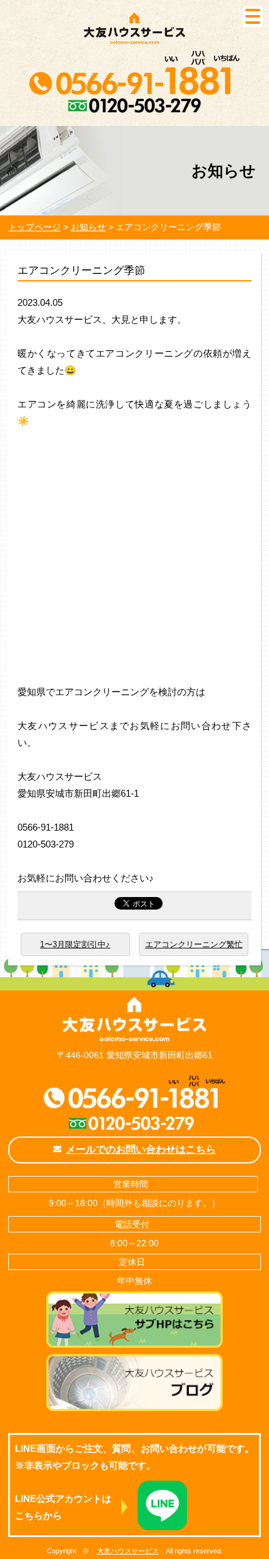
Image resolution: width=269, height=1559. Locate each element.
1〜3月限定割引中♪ (75, 944)
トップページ (34, 227)
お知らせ (88, 227)
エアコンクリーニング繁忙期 (194, 947)
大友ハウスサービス (128, 1551)
